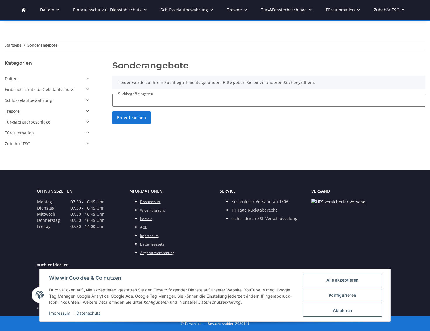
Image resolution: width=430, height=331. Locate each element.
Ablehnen (342, 310)
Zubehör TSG (17, 143)
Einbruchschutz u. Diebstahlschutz (39, 89)
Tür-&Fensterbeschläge (27, 122)
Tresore (12, 111)
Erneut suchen (131, 117)
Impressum (59, 313)
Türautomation (19, 133)
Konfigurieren (342, 295)
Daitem (12, 78)
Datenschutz (88, 313)
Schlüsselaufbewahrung (28, 100)
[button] (47, 78)
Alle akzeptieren (342, 279)
